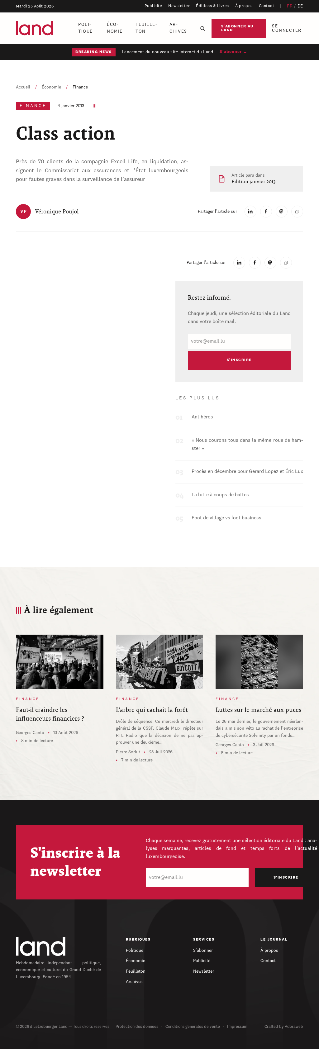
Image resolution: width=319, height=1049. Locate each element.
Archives (178, 28)
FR (290, 6)
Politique (85, 28)
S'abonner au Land (237, 28)
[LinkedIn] (250, 211)
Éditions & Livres (212, 6)
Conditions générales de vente (192, 1027)
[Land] (41, 946)
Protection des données (137, 1027)
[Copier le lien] (297, 211)
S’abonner (203, 950)
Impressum (237, 1027)
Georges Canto (30, 733)
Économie (115, 28)
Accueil (23, 87)
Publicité (153, 6)
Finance (80, 87)
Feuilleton (146, 28)
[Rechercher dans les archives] (202, 28)
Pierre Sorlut (128, 752)
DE (300, 6)
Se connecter (287, 28)
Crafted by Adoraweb (283, 1027)
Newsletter (179, 6)
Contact (266, 6)
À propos (244, 6)
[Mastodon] (282, 211)
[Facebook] (266, 211)
